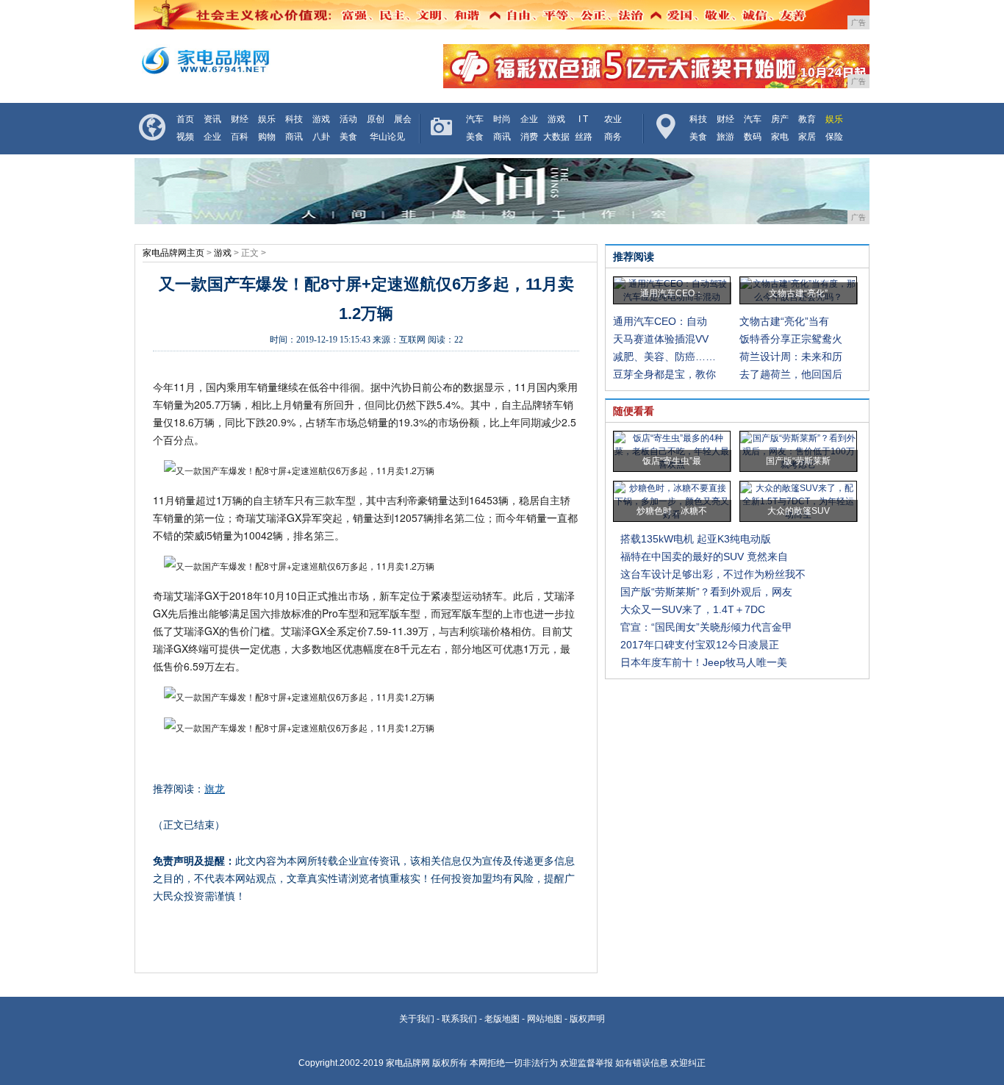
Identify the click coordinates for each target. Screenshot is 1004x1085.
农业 (613, 119)
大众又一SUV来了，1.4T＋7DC (692, 609)
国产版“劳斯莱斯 (798, 461)
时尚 (502, 119)
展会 (403, 119)
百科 (239, 137)
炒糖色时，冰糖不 (672, 511)
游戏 (321, 119)
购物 (267, 137)
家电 (780, 137)
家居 (807, 137)
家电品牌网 (408, 1063)
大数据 (556, 137)
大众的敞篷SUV (798, 511)
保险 (834, 137)
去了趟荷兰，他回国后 (790, 374)
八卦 (321, 137)
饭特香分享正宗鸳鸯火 (790, 339)
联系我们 (459, 1019)
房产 (780, 119)
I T (583, 119)
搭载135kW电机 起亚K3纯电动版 (695, 539)
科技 (294, 119)
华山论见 (387, 137)
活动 (348, 119)
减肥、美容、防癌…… (664, 356)
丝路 (583, 137)
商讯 (294, 137)
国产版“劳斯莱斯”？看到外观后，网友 (706, 592)
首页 (185, 119)
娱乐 (267, 119)
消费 (529, 137)
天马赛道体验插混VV (661, 339)
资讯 (212, 119)
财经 (239, 119)
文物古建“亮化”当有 (784, 321)
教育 (807, 119)
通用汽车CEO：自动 (660, 321)
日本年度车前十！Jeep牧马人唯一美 (703, 662)
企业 (212, 137)
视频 (185, 137)
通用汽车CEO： (671, 293)
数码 (752, 137)
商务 (613, 137)
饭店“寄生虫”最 (671, 461)
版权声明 (587, 1019)
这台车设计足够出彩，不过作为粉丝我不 (713, 574)
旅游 (725, 137)
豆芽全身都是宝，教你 (664, 374)
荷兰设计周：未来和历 (790, 356)
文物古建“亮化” (798, 293)
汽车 (475, 119)
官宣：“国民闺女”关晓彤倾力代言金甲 (706, 627)
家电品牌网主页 (173, 253)
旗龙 (214, 789)
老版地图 (502, 1019)
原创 (375, 119)
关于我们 (416, 1019)
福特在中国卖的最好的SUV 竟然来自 (704, 556)
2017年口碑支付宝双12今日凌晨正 (699, 645)
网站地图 (544, 1019)
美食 (348, 137)
